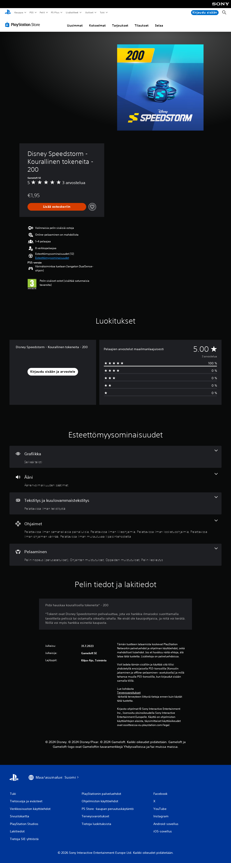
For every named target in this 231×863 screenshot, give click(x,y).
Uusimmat (75, 25)
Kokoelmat (97, 25)
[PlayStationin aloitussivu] (8, 12)
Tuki (102, 12)
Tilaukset (141, 25)
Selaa (159, 25)
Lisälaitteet (72, 12)
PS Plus (55, 12)
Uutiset (89, 12)
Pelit (42, 12)
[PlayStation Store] (23, 24)
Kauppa (18, 12)
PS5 (32, 12)
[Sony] (220, 7)
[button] (52, 258)
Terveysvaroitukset (129, 692)
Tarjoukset (120, 25)
